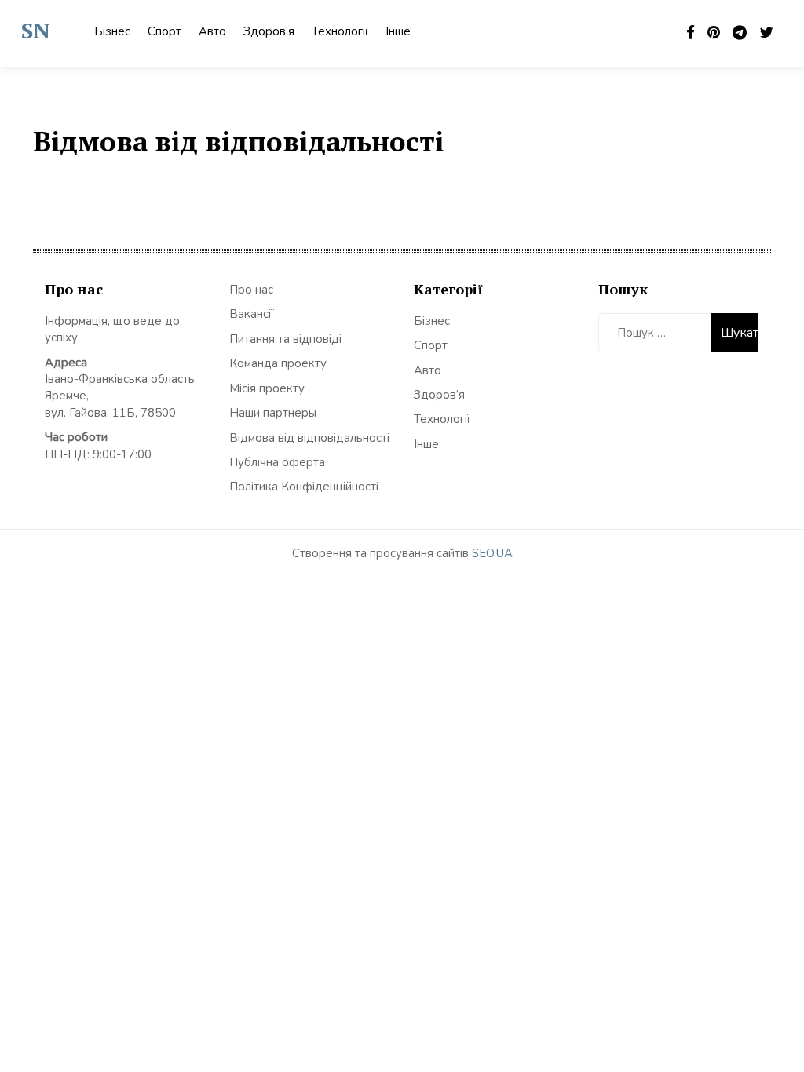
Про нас (251, 289)
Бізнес (112, 31)
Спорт (164, 31)
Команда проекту (278, 363)
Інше (398, 31)
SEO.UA (492, 553)
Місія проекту (267, 388)
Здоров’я (268, 31)
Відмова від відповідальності (309, 438)
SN (35, 30)
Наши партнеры (272, 413)
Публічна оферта (277, 462)
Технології (340, 31)
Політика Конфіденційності (303, 486)
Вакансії (251, 314)
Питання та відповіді (285, 339)
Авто (212, 31)
